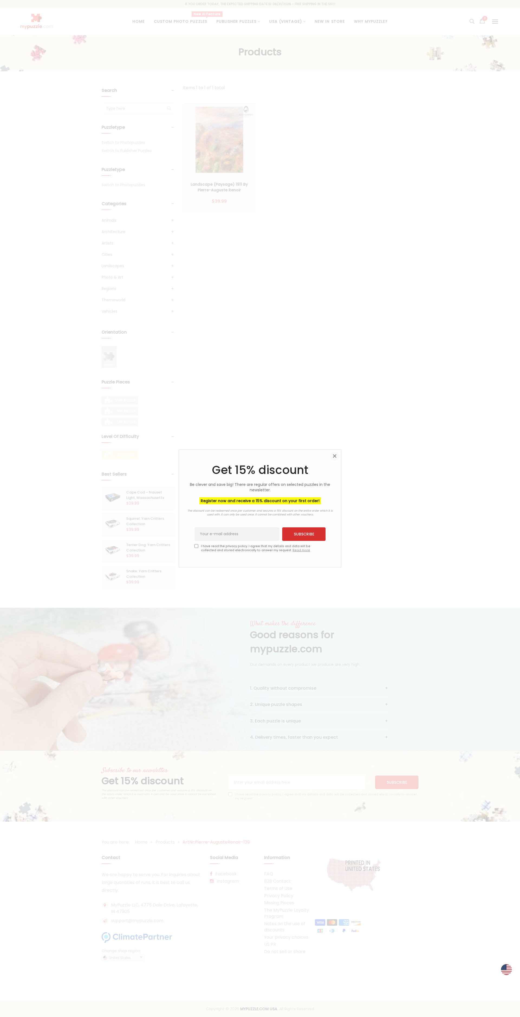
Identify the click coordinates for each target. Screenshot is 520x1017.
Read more (301, 550)
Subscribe (304, 534)
